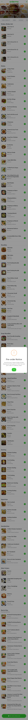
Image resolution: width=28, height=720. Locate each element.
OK (14, 369)
